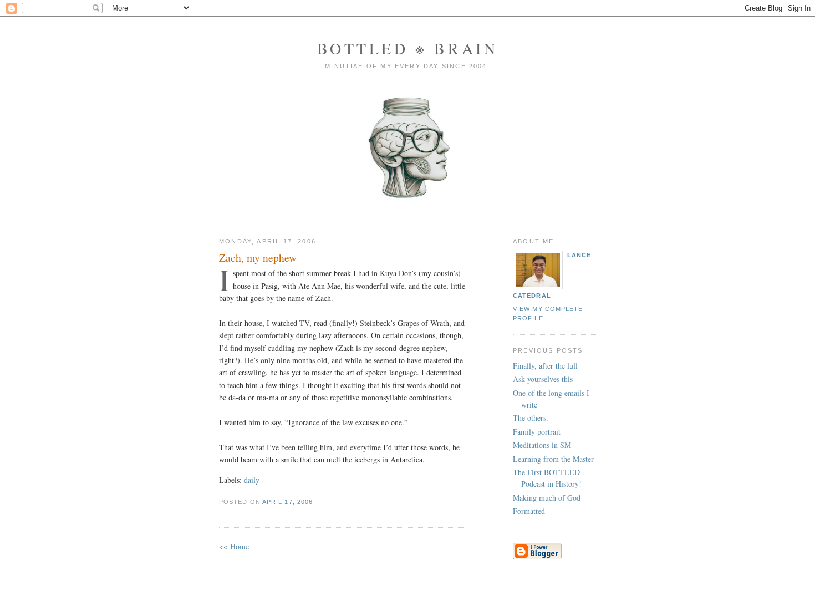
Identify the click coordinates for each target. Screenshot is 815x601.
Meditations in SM (542, 445)
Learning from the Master (553, 459)
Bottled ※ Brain (407, 48)
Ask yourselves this (543, 379)
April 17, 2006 (287, 501)
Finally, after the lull (545, 365)
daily (251, 480)
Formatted (529, 511)
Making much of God (546, 497)
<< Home (234, 546)
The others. (530, 417)
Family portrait (537, 431)
